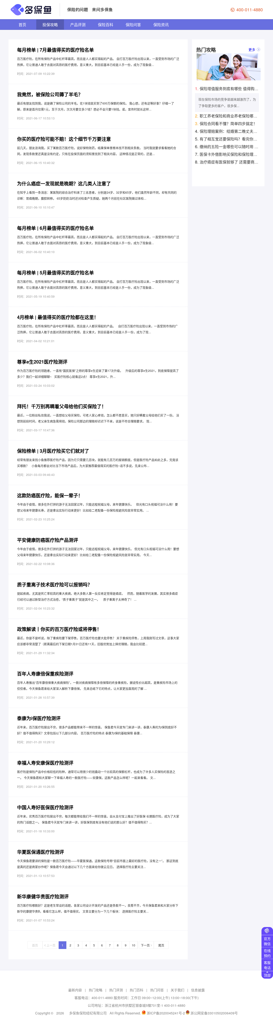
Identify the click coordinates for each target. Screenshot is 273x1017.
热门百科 (136, 990)
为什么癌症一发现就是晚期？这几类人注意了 (64, 183)
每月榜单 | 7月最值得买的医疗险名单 (55, 49)
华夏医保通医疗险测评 (40, 851)
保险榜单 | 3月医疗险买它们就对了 (53, 450)
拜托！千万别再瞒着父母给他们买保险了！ (61, 406)
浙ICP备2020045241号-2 (166, 1013)
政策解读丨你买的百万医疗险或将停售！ (59, 629)
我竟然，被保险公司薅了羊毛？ (50, 94)
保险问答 (133, 24)
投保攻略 (50, 24)
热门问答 (157, 990)
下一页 (146, 945)
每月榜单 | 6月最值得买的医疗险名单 (55, 228)
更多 (251, 49)
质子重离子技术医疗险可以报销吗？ (54, 584)
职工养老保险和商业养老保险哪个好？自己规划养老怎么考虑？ (227, 116)
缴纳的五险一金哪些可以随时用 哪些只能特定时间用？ (227, 146)
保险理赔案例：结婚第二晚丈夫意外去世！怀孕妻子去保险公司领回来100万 (227, 131)
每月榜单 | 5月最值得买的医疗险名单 (55, 272)
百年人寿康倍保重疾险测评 (45, 673)
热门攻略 (95, 990)
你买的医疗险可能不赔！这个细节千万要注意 (64, 138)
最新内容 (75, 990)
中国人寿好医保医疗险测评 (45, 807)
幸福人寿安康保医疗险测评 (45, 762)
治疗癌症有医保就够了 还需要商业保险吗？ (227, 162)
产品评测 (78, 24)
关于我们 (177, 990)
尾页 (161, 945)
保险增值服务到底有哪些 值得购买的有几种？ (227, 88)
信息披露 (198, 990)
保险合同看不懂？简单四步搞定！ (226, 123)
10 (133, 945)
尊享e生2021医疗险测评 (42, 361)
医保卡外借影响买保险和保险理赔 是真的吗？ (227, 154)
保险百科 (105, 24)
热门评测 (116, 990)
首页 (22, 24)
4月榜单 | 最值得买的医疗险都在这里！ (58, 317)
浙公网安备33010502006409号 (214, 1013)
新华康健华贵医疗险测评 (43, 896)
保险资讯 (161, 24)
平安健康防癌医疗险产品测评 (47, 539)
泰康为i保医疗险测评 (39, 718)
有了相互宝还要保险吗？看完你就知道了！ (227, 139)
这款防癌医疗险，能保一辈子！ (50, 495)
